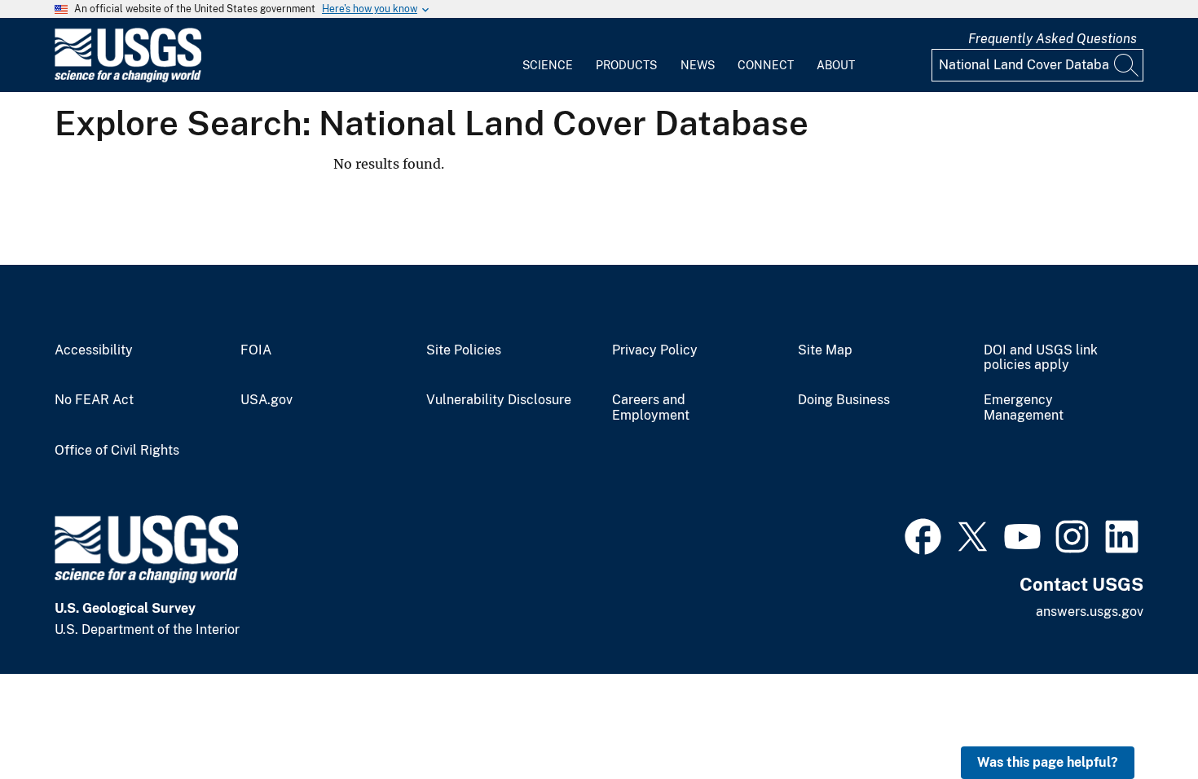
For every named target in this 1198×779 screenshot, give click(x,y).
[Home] (128, 78)
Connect (766, 65)
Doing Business (844, 400)
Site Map (825, 350)
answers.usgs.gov (1089, 611)
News (697, 65)
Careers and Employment (650, 408)
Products (626, 65)
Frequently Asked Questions (1052, 38)
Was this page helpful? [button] (1047, 762)
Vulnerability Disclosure (498, 400)
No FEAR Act (94, 400)
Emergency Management (1024, 408)
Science (547, 65)
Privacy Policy (655, 350)
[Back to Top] (1138, 719)
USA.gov (266, 400)
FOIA (255, 350)
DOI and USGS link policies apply (1041, 358)
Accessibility (94, 350)
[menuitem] (547, 55)
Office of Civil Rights (117, 450)
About (836, 65)
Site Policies (463, 350)
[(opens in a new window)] (923, 534)
